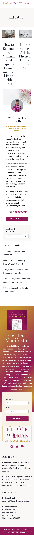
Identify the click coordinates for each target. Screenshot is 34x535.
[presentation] (8, 34)
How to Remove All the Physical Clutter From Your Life (25, 58)
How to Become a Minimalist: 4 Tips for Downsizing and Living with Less (9, 64)
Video (13, 41)
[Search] (25, 236)
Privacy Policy (21, 532)
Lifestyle (6, 41)
